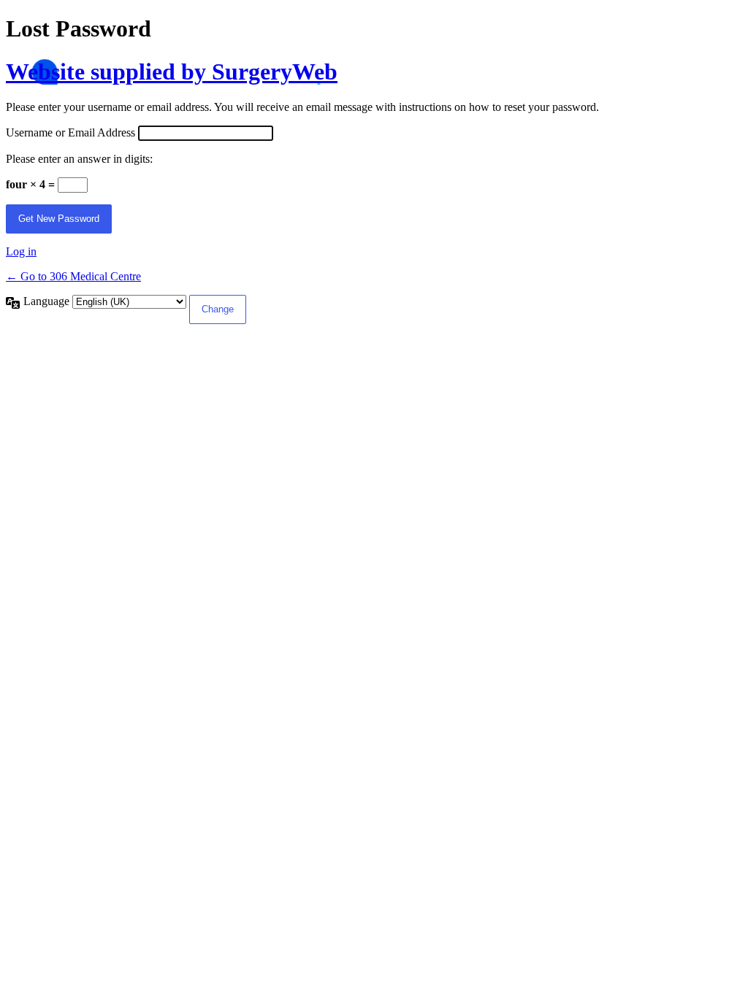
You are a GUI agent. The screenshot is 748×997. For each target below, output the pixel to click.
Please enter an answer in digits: (79, 159)
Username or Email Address (70, 132)
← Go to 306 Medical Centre (73, 276)
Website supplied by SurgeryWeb (171, 71)
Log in (21, 251)
